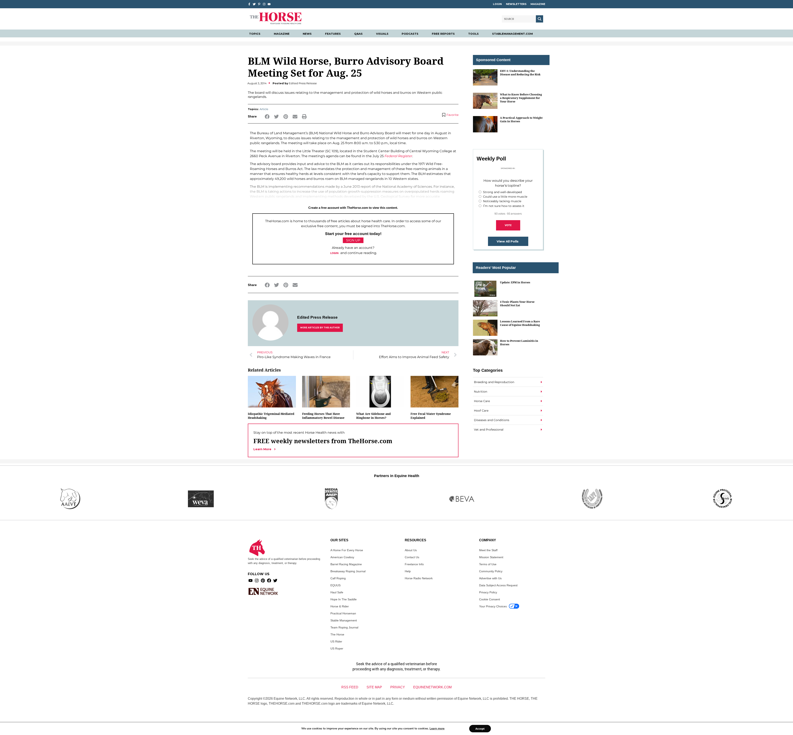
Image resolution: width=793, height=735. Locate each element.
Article (264, 109)
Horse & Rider (339, 606)
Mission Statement (491, 557)
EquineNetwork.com (432, 687)
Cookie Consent (489, 599)
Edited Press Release (317, 317)
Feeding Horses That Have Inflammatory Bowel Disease (323, 416)
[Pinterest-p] (259, 4)
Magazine (538, 4)
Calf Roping (338, 578)
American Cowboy (342, 557)
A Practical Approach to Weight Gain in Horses (521, 119)
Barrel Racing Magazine (346, 564)
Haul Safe (336, 592)
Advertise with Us (490, 578)
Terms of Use (487, 564)
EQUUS (335, 585)
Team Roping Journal (344, 627)
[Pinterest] (263, 580)
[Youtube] (250, 580)
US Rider (336, 641)
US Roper (336, 648)
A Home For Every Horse (346, 550)
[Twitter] (254, 4)
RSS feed (349, 687)
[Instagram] (264, 4)
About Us (411, 550)
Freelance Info (414, 564)
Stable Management (343, 620)
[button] (267, 116)
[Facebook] (269, 580)
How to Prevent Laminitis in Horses (519, 342)
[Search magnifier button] (539, 19)
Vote (508, 225)
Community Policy (490, 571)
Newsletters (516, 4)
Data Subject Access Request (498, 585)
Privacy (397, 687)
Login (497, 4)
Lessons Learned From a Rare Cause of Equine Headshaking (520, 323)
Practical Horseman (343, 613)
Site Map (374, 687)
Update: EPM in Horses (515, 282)
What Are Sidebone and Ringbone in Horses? (373, 416)
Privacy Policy (488, 592)
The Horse (337, 634)
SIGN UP (353, 240)
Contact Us (412, 557)
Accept (480, 728)
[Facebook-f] (249, 4)
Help (408, 571)
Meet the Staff (488, 550)
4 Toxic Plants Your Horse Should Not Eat (517, 303)
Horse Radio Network (419, 578)
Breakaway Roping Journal (348, 571)
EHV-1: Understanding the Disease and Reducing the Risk (520, 72)
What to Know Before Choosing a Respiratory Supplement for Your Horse (521, 98)
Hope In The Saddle (343, 599)
